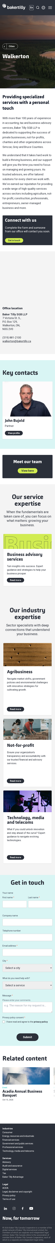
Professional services (12, 1147)
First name (8, 897)
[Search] (37, 7)
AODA (5, 1188)
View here (27, 470)
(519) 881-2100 (11, 337)
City (5, 961)
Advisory (6, 1162)
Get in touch (14, 240)
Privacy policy (8, 1195)
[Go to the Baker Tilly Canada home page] (13, 7)
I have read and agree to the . (27, 1022)
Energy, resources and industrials (18, 1136)
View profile (14, 433)
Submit (27, 1037)
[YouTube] (31, 1208)
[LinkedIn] (5, 1208)
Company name (10, 915)
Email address (10, 946)
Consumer (7, 1132)
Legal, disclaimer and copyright (17, 1191)
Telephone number (11, 930)
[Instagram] (14, 1208)
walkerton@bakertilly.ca (16, 341)
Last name (34, 897)
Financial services (10, 1140)
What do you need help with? (16, 978)
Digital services (9, 1169)
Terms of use (8, 1199)
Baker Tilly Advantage (13, 1177)
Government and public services (17, 1143)
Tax (4, 1173)
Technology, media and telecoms (18, 1151)
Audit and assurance (12, 1166)
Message (7, 995)
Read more (15, 580)
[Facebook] (23, 1208)
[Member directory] (43, 7)
